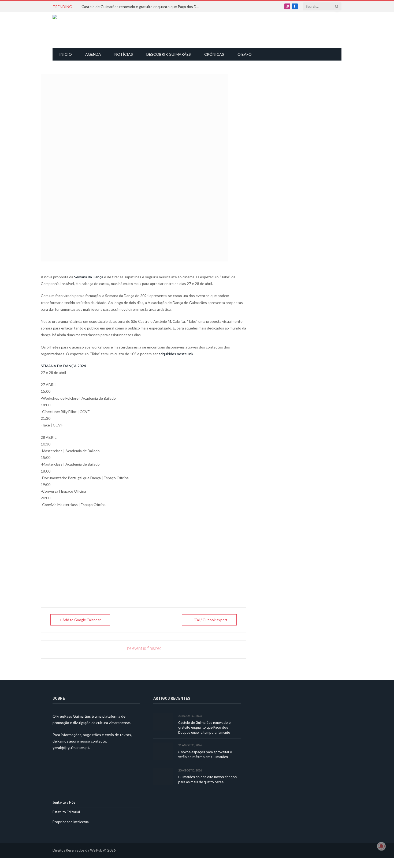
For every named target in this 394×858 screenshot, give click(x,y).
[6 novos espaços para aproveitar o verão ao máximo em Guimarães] (163, 751)
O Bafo (244, 54)
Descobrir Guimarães (168, 54)
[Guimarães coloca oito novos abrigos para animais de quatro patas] (163, 776)
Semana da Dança (88, 277)
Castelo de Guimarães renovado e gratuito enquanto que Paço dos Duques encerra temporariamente (141, 6)
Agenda (93, 54)
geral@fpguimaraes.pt (71, 747)
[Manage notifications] (381, 846)
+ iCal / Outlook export (209, 620)
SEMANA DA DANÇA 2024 (63, 366)
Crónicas (214, 54)
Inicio (65, 54)
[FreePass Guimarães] (78, 30)
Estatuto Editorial (66, 812)
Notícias (123, 54)
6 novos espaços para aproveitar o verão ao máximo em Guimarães (205, 754)
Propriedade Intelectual (71, 822)
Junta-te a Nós (64, 802)
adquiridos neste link (176, 353)
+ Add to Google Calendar (80, 620)
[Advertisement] (200, 29)
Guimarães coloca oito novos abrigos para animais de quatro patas (207, 779)
